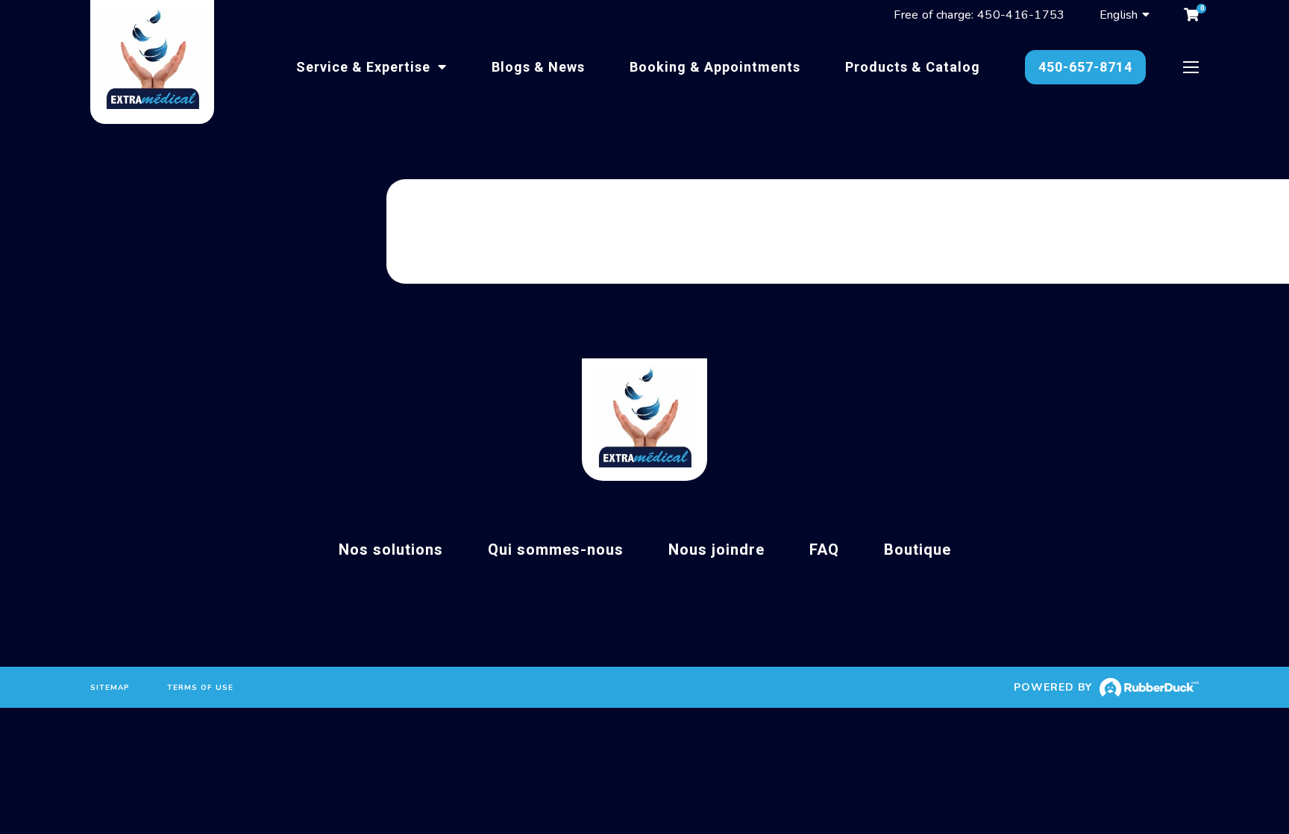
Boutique (917, 549)
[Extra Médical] (152, 62)
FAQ (824, 549)
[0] (1191, 14)
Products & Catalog (912, 67)
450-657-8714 (1085, 67)
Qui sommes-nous (556, 549)
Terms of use (200, 687)
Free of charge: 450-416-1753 (979, 15)
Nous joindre (716, 549)
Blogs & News (538, 67)
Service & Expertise (365, 67)
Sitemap (110, 687)
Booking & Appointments (715, 67)
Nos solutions (391, 549)
